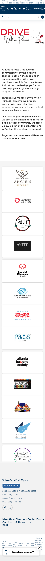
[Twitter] (10, 507)
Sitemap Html (21, 544)
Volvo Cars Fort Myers (4, 544)
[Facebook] (4, 507)
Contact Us (12, 485)
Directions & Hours (22, 521)
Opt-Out (32, 544)
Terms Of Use (15, 544)
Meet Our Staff (5, 522)
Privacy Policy (10, 544)
